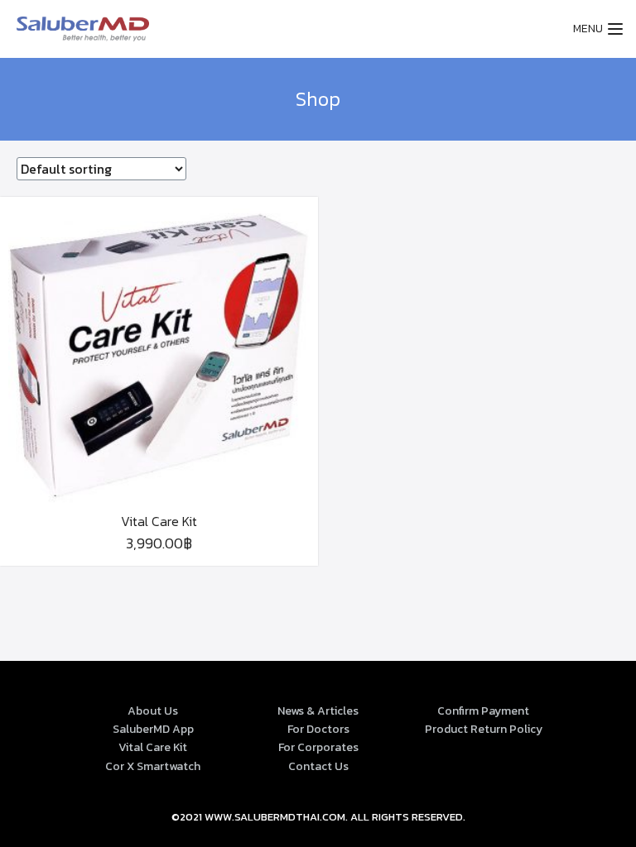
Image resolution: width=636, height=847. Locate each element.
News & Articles (318, 711)
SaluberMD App (153, 729)
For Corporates (318, 747)
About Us (153, 711)
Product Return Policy (483, 729)
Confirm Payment (483, 711)
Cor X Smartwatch (152, 766)
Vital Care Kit (152, 747)
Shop (318, 98)
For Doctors (318, 729)
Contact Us (318, 766)
